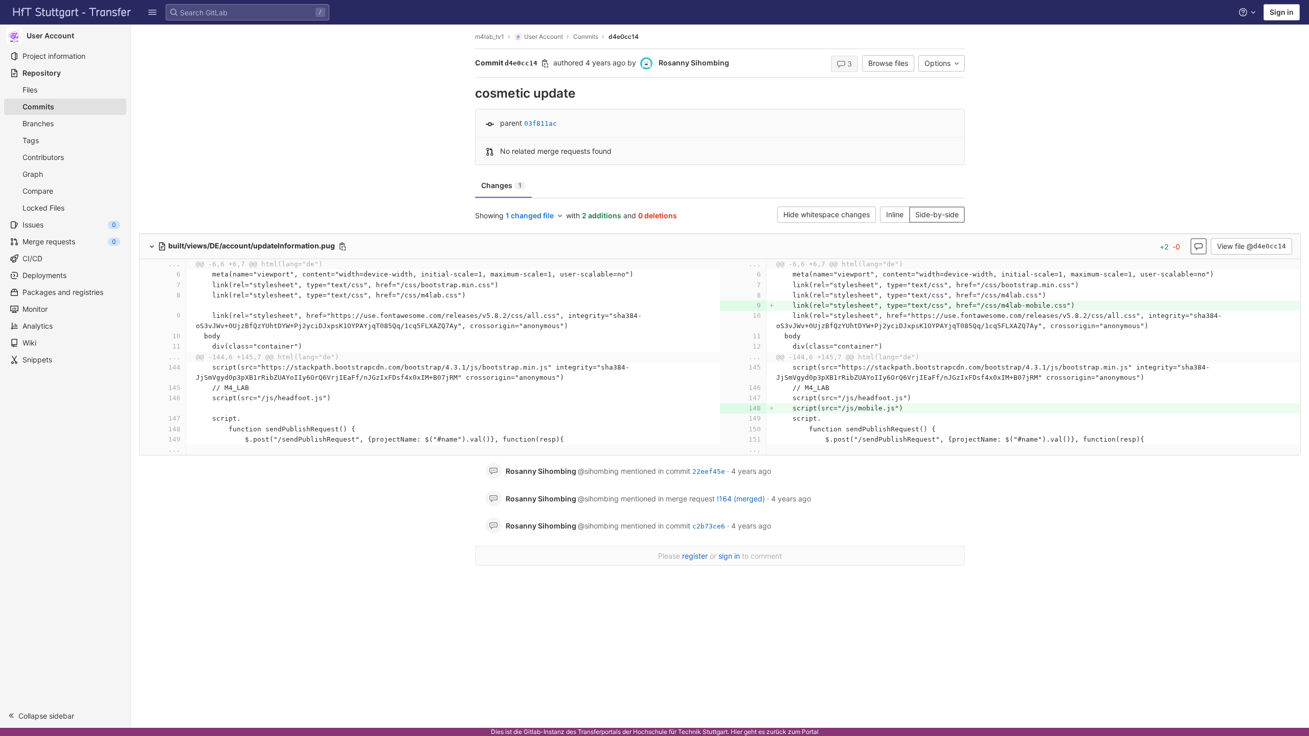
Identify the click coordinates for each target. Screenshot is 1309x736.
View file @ (1251, 246)
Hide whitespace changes (826, 214)
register (695, 555)
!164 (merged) (741, 498)
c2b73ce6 (708, 526)
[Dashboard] (72, 12)
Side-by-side (937, 214)
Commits (585, 36)
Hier (736, 731)
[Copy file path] (342, 246)
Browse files (888, 63)
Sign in (1282, 12)
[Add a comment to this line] (160, 275)
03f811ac (540, 123)
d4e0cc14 (623, 36)
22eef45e (708, 471)
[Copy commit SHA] (545, 63)
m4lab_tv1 (489, 36)
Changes (501, 185)
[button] (152, 12)
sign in (729, 555)
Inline (895, 214)
